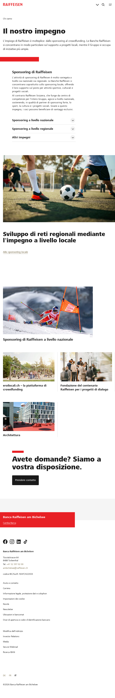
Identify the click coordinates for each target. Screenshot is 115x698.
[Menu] (110, 4)
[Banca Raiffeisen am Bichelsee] (13, 4)
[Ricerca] (103, 4)
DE (4, 675)
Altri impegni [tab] (21, 137)
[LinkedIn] (18, 541)
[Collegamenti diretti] (97, 4)
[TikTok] (25, 541)
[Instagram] (12, 541)
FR (10, 675)
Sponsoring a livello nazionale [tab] (32, 120)
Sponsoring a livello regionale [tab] (32, 128)
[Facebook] (5, 541)
